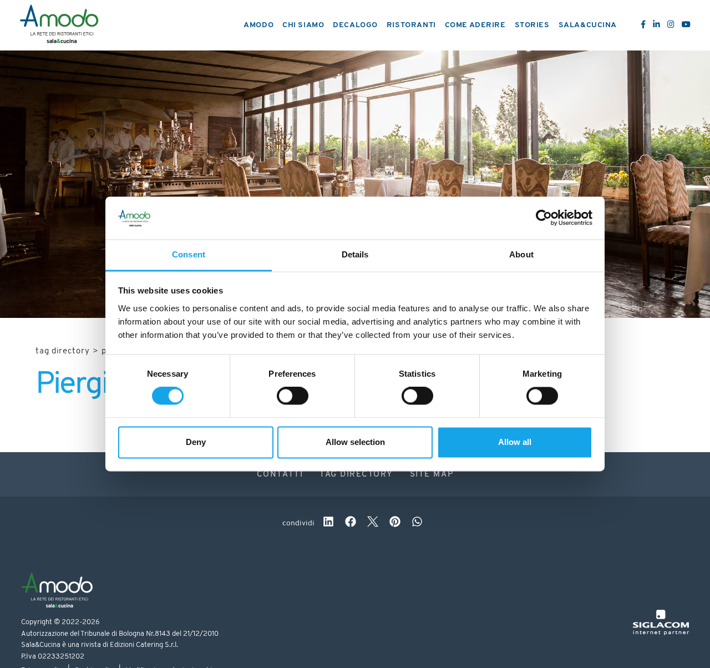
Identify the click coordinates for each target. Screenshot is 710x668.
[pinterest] (394, 523)
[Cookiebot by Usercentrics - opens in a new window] (543, 218)
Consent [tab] (188, 254)
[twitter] (372, 523)
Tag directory (63, 351)
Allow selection (355, 442)
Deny (196, 442)
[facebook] (350, 523)
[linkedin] (328, 523)
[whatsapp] (417, 523)
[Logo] (59, 25)
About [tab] (521, 254)
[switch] (292, 396)
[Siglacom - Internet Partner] (661, 633)
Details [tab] (355, 254)
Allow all (514, 442)
